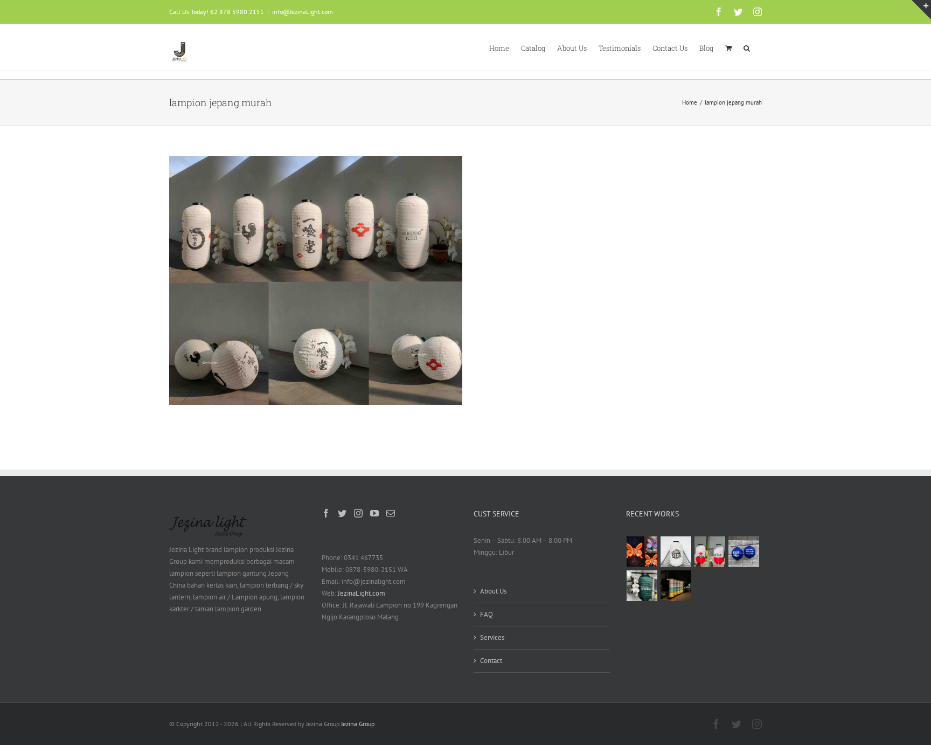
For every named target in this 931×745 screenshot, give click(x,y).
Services (492, 637)
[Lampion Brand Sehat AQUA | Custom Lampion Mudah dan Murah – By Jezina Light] (744, 552)
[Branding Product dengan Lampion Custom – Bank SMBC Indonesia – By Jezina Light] (642, 586)
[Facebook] (326, 513)
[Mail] (390, 513)
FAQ (486, 614)
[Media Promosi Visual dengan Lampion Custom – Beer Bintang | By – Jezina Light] (710, 552)
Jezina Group (357, 724)
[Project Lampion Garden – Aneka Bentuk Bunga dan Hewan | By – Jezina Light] (642, 552)
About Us (493, 591)
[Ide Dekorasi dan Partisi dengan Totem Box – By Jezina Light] (676, 586)
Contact (491, 660)
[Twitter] (342, 513)
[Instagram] (358, 513)
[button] (747, 47)
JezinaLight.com (361, 593)
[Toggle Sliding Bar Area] (921, 9)
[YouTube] (374, 513)
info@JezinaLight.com (302, 12)
